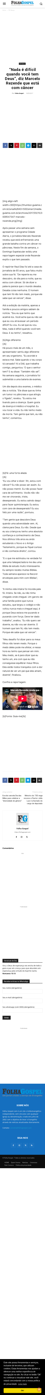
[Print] (39, 145)
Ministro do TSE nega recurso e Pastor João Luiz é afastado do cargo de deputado (33, 799)
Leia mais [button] (22, 1384)
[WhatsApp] (22, 145)
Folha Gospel (19, 93)
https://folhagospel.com (22, 832)
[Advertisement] (22, 37)
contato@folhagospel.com (21, 1128)
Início (4, 10)
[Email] (34, 145)
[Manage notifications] (39, 1389)
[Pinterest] (16, 145)
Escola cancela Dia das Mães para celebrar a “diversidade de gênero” (12, 798)
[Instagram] (22, 837)
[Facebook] (5, 145)
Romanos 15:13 (9, 973)
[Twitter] (25, 1145)
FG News (11, 10)
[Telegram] (28, 145)
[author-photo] (22, 825)
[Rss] (31, 1145)
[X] (11, 145)
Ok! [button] (22, 1390)
